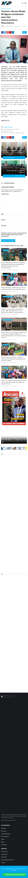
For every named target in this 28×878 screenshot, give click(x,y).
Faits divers (4, 844)
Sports (3, 839)
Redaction (9, 26)
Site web (3, 225)
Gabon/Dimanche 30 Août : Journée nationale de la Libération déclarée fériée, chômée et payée (13, 358)
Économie (3, 831)
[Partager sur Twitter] (5, 32)
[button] (14, 874)
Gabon (18, 132)
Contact (3, 862)
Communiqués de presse (7, 860)
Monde (2, 842)
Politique (3, 828)
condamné (17, 129)
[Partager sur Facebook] (2, 32)
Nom (2, 214)
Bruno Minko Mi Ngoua (9, 129)
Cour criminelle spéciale (7, 131)
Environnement (5, 836)
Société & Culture (5, 8)
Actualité (5, 250)
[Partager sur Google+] (7, 32)
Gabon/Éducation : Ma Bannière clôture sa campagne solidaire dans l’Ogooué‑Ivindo (13, 288)
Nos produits (4, 854)
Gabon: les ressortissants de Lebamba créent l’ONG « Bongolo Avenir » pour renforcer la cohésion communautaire (12, 310)
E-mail (3, 220)
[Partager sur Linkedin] (13, 32)
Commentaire (5, 194)
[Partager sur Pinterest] (10, 32)
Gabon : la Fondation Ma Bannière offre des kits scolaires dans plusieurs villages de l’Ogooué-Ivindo (13, 382)
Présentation (4, 851)
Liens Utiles (4, 857)
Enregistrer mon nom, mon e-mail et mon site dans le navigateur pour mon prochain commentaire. (14, 234)
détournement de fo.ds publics (8, 132)
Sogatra (22, 132)
